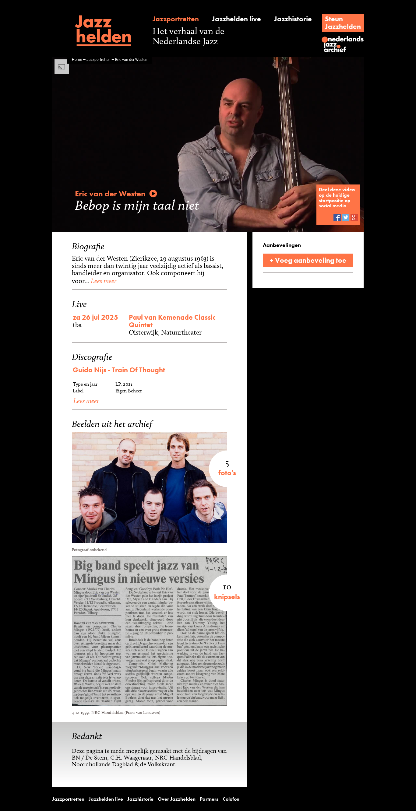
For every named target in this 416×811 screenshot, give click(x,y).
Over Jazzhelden (177, 799)
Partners (209, 799)
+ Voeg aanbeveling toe (308, 260)
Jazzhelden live (236, 19)
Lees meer (102, 281)
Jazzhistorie (293, 19)
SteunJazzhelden (343, 22)
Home (77, 59)
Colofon (231, 799)
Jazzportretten (176, 19)
